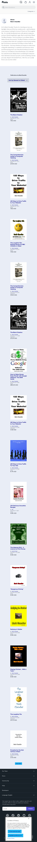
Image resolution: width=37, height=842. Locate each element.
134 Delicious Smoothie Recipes (18, 506)
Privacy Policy (10, 838)
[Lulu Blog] (29, 815)
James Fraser (14, 551)
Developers (5, 790)
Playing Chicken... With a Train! (18, 670)
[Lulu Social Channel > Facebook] (13, 815)
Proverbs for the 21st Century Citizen (17, 750)
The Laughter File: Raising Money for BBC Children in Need (17, 244)
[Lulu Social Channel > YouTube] (24, 815)
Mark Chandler (15, 117)
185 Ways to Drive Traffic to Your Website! (18, 201)
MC (12, 509)
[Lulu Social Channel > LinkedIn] (18, 815)
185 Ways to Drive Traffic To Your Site (18, 464)
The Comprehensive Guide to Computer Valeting (16, 156)
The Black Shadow (16, 115)
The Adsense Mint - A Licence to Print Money (17, 548)
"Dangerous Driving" (16, 589)
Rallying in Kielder (16, 629)
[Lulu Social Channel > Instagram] (7, 815)
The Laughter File (16, 714)
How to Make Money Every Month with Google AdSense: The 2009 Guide (18, 377)
